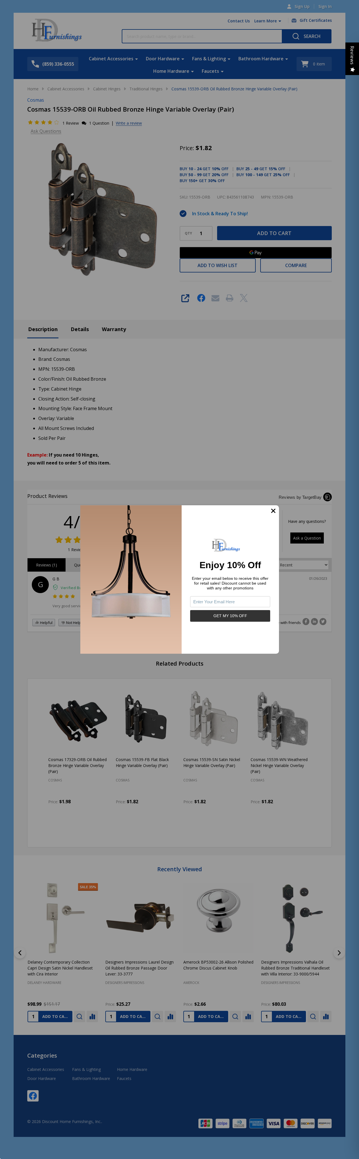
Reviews (352, 55)
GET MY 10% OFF (230, 615)
